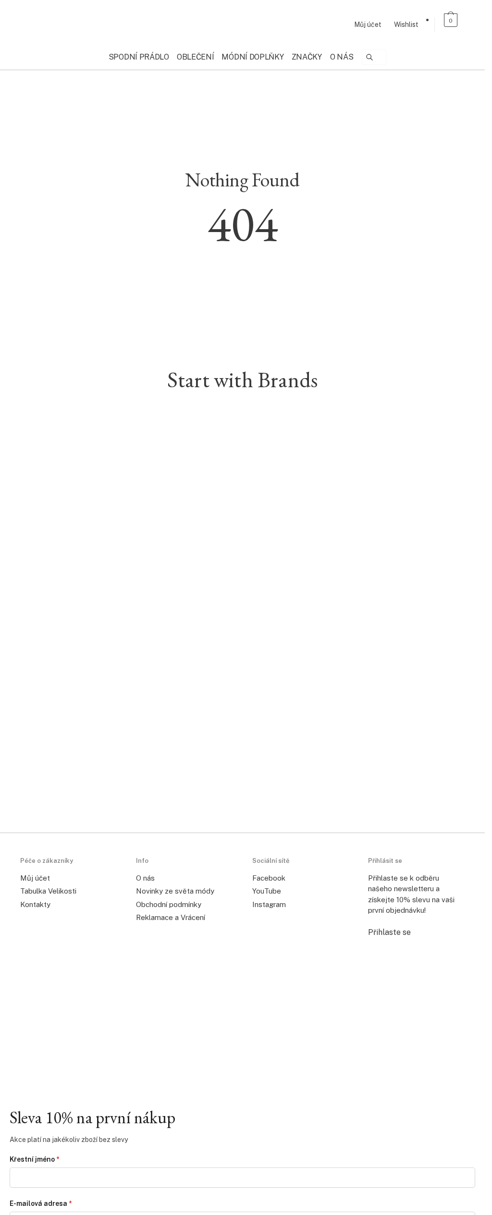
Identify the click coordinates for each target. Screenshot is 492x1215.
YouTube (266, 891)
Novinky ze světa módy (175, 891)
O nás (145, 878)
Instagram (269, 904)
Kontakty (35, 904)
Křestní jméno (34, 1159)
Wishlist (406, 24)
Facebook (268, 878)
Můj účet (367, 24)
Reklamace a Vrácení (170, 917)
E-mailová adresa (41, 1203)
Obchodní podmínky (168, 904)
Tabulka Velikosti (48, 891)
